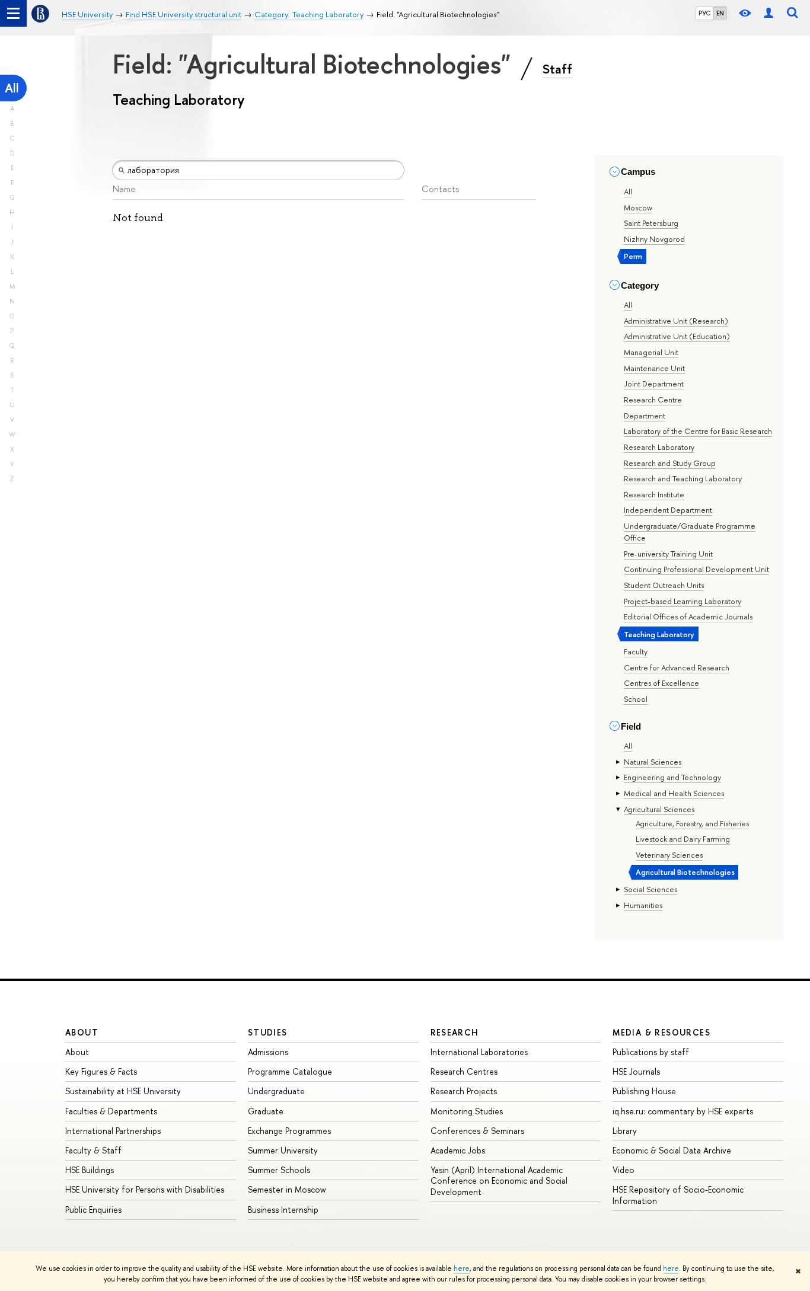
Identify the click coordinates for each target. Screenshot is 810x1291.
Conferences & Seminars (477, 1130)
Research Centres (464, 1071)
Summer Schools (279, 1169)
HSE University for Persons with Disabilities (144, 1189)
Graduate (265, 1111)
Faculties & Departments (111, 1111)
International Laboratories (479, 1051)
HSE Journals (636, 1071)
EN (720, 13)
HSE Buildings (89, 1169)
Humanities (643, 905)
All (12, 88)
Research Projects (463, 1091)
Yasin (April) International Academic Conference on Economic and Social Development (498, 1180)
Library (625, 1130)
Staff (557, 69)
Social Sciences (650, 889)
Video (623, 1169)
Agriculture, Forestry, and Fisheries (692, 823)
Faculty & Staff (93, 1150)
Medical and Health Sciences (674, 793)
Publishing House (644, 1091)
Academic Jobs (457, 1150)
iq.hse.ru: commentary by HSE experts (683, 1111)
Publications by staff (651, 1051)
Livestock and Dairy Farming (683, 838)
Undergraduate (276, 1091)
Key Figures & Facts (101, 1071)
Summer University (283, 1150)
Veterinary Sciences (669, 854)
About (81, 1032)
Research (454, 1032)
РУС (704, 13)
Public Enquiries (93, 1209)
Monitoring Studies (466, 1111)
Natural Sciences (652, 761)
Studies (268, 1032)
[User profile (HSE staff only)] (768, 13)
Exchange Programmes (289, 1130)
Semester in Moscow (287, 1189)
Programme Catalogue (290, 1071)
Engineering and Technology (672, 777)
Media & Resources (661, 1032)
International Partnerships (113, 1130)
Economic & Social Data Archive (672, 1150)
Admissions (268, 1051)
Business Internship (283, 1209)
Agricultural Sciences (659, 809)
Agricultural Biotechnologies (685, 872)
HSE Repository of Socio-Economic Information (678, 1195)
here (462, 1268)
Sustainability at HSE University (123, 1091)
